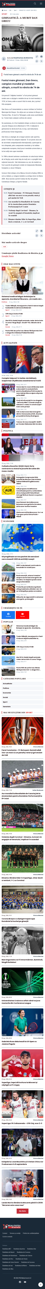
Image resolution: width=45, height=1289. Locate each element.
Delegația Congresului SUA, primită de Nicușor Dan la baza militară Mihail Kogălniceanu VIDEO (28, 480)
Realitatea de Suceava (28, 1262)
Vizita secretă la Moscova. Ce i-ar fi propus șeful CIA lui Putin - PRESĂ (29, 514)
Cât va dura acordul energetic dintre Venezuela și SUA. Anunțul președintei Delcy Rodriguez (29, 414)
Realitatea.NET (7, 1249)
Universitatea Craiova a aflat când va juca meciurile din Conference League (21, 1001)
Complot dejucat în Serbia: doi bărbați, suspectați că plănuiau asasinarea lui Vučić (21, 379)
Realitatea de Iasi (8, 1265)
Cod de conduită (7, 1236)
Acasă (5, 10)
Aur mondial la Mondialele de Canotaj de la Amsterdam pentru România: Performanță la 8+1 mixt (23, 204)
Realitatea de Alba (8, 1269)
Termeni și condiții (15, 1233)
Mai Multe (22, 1211)
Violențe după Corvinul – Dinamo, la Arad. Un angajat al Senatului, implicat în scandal (24, 213)
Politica (4, 302)
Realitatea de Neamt (8, 1252)
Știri (10, 10)
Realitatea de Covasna (23, 1252)
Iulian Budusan (38, 790)
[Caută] (35, 3)
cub (4, 247)
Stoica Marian (38, 747)
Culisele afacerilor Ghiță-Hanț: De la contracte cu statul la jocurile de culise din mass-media (21, 468)
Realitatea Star (31, 1249)
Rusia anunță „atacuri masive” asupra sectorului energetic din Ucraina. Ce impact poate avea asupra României (29, 578)
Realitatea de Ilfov (8, 1259)
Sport (15, 10)
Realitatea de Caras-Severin (11, 1262)
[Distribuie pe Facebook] (41, 56)
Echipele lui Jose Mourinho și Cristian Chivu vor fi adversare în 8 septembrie (22, 1163)
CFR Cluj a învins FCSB (14, 314)
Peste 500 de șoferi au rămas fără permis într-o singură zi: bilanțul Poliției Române (24, 332)
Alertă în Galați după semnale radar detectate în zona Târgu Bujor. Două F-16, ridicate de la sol (24, 322)
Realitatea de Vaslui (21, 1259)
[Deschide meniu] (41, 4)
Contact (5, 1233)
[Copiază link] (37, 56)
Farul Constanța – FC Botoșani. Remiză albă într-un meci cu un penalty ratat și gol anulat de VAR (24, 195)
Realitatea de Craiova (26, 1255)
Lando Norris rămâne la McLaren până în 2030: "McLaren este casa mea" (22, 1203)
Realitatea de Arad (34, 1265)
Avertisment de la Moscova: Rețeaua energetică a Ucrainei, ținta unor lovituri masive (28, 504)
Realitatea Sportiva (19, 1249)
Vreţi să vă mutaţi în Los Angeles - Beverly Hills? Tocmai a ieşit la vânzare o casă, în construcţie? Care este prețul (29, 403)
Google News (8, 256)
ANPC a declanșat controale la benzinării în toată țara (28, 566)
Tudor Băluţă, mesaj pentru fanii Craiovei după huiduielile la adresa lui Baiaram (24, 307)
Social (7, 327)
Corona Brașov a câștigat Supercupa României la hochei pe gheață (18, 920)
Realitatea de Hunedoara (10, 1255)
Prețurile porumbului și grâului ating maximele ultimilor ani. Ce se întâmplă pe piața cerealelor (29, 589)
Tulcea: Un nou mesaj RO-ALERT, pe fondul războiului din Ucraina (29, 423)
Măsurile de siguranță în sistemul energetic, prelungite (29, 598)
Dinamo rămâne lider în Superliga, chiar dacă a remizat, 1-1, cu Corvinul (24, 220)
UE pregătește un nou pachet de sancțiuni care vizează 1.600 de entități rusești (20, 557)
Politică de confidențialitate (31, 1233)
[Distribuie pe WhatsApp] (37, 61)
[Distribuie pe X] (41, 61)
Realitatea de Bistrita (23, 58)
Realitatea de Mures (21, 1265)
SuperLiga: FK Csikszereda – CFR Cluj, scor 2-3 (22, 1123)
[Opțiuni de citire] (40, 1284)
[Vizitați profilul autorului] (4, 59)
